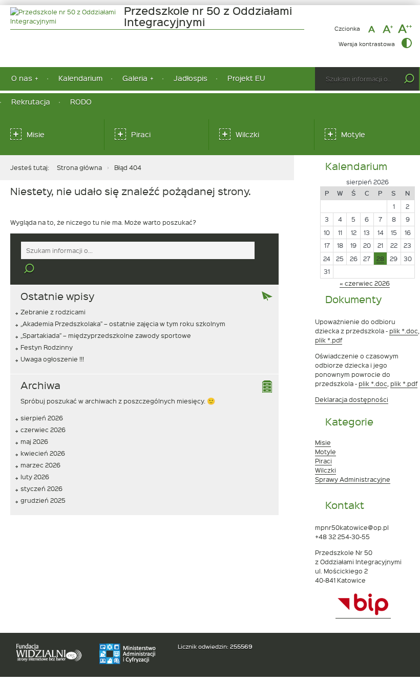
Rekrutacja (30, 101)
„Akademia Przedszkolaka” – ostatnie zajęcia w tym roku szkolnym (122, 323)
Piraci (141, 134)
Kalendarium (80, 78)
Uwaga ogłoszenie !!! (52, 359)
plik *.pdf (328, 340)
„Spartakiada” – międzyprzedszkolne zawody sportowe (105, 335)
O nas (21, 78)
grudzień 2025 (43, 500)
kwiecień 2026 (42, 453)
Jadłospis (190, 78)
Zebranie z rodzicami (53, 312)
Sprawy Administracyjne (352, 479)
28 (380, 258)
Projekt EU (246, 78)
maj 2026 (34, 441)
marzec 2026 (40, 465)
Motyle (353, 134)
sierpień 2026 (41, 418)
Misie (36, 134)
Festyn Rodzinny (46, 347)
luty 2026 (34, 477)
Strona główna (79, 167)
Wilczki (247, 134)
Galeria (135, 78)
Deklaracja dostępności (351, 399)
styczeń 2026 (41, 488)
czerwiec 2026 (43, 429)
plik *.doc (403, 331)
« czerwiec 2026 (365, 283)
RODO (81, 101)
